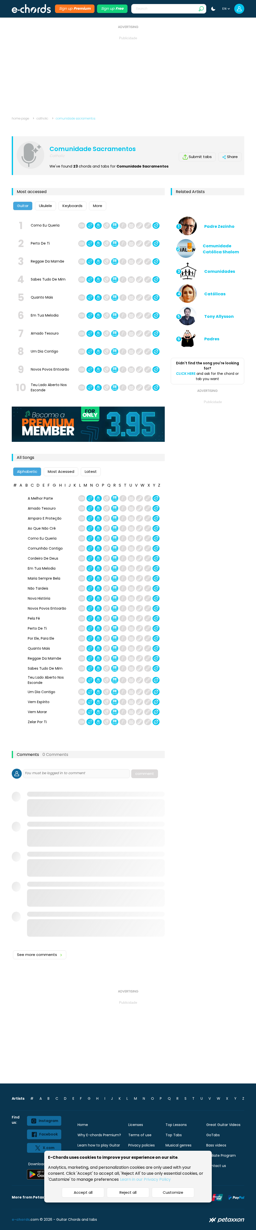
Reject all (128, 1192)
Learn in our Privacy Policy (145, 1179)
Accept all (83, 1192)
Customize (173, 1192)
